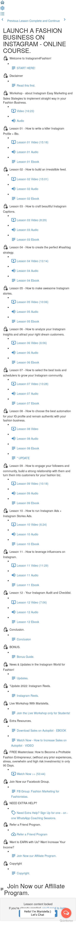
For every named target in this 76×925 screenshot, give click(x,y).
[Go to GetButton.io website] (66, 921)
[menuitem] (2, 9)
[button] (2, 4)
